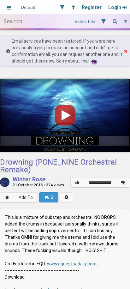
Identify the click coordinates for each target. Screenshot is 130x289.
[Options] (66, 197)
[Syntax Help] (125, 21)
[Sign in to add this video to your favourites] (7, 197)
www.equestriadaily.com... (73, 263)
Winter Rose (29, 180)
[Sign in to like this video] (77, 182)
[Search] (115, 21)
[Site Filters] (73, 7)
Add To (26, 197)
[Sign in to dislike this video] (123, 182)
